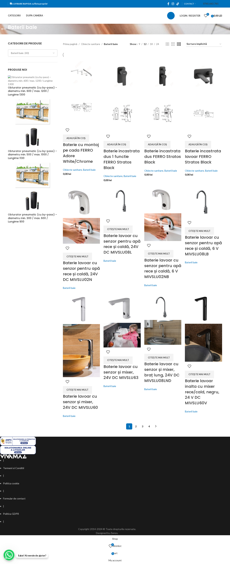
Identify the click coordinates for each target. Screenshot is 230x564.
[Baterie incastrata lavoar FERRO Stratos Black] (203, 75)
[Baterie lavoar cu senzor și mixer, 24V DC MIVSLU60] (81, 308)
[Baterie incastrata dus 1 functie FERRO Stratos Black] (122, 75)
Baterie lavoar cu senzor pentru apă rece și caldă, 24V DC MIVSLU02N (81, 271)
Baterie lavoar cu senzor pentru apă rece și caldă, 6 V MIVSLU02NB (162, 268)
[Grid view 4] (179, 44)
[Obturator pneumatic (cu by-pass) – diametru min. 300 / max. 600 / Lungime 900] (33, 187)
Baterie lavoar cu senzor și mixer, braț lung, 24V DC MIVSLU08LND (162, 372)
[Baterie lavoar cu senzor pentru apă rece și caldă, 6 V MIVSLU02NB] (162, 199)
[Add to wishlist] (67, 130)
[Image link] (13, 456)
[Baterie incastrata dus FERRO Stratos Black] (162, 75)
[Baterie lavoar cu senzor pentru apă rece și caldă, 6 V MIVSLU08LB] (203, 201)
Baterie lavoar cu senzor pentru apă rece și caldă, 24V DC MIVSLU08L (122, 244)
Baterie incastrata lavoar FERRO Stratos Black (203, 156)
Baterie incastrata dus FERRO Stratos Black (162, 156)
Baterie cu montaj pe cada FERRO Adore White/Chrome (81, 153)
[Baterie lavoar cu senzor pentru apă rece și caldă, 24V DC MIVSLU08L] (122, 200)
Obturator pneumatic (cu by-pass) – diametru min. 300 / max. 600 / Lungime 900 (32, 218)
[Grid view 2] (167, 44)
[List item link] (107, 468)
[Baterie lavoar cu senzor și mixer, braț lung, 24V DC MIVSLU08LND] (162, 306)
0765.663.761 (210, 3)
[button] (76, 138)
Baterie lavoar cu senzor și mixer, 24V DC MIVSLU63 (121, 372)
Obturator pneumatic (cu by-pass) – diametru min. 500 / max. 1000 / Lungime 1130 (32, 154)
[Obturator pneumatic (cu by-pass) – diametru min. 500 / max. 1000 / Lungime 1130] (33, 124)
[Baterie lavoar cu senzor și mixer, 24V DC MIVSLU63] (122, 307)
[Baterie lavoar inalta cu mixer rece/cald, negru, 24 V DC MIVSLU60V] (203, 308)
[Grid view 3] (173, 44)
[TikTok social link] (177, 3)
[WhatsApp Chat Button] (9, 555)
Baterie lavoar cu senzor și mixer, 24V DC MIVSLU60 (80, 402)
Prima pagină (70, 44)
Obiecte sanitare (90, 44)
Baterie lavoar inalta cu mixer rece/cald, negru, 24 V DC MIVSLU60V (202, 392)
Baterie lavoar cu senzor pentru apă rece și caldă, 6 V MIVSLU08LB (203, 246)
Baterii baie (89, 169)
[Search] (170, 15)
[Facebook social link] (168, 3)
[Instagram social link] (172, 3)
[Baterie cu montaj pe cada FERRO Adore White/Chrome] (81, 72)
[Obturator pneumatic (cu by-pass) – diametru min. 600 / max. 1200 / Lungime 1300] (33, 80)
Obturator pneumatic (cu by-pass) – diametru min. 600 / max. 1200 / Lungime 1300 (32, 91)
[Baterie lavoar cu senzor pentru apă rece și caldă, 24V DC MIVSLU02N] (81, 201)
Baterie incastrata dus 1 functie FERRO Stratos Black (122, 159)
